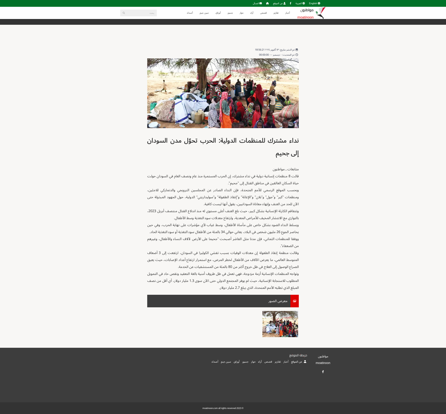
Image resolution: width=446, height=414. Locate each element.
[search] (123, 13)
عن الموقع (278, 3)
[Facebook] (290, 3)
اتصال (256, 3)
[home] (267, 3)
